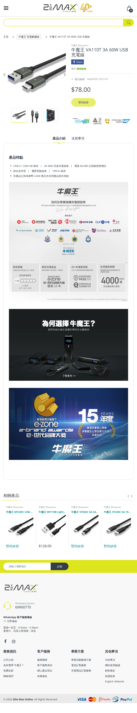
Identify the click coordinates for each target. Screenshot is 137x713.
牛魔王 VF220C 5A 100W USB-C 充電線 (117, 512)
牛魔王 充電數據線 (29, 36)
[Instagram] (14, 641)
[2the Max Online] (68, 7)
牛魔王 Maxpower (80, 45)
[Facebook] (5, 641)
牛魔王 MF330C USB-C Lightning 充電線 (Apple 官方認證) (19, 512)
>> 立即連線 (10, 621)
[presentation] (128, 496)
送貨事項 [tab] (78, 138)
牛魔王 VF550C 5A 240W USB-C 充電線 (84, 512)
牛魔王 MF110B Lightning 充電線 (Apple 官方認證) (52, 512)
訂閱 (59, 566)
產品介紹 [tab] (59, 138)
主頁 (5, 36)
